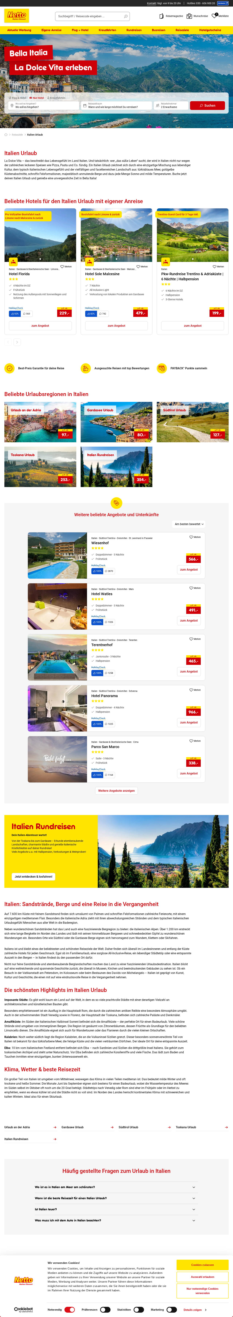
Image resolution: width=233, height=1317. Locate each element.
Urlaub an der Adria (17, 1127)
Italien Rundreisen (16, 1139)
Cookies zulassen (202, 1264)
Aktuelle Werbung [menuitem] (19, 30)
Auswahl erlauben (202, 1276)
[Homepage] (6, 134)
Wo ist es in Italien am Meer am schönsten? (65, 1187)
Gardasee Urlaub (73, 1127)
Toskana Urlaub (186, 1127)
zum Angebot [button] (40, 325)
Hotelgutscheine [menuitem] (210, 30)
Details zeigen (193, 1309)
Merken (68, 266)
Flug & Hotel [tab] (18, 97)
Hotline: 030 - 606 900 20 (201, 3)
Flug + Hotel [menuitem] (80, 30)
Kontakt (151, 3)
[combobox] (92, 16)
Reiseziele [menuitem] (182, 30)
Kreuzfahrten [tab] (57, 97)
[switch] (105, 1310)
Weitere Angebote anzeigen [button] (116, 790)
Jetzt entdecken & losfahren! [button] (33, 876)
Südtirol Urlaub (128, 1127)
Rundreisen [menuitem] (134, 30)
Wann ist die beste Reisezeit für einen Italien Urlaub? (71, 1198)
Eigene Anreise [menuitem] (52, 30)
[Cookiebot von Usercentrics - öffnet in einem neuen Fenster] (24, 1310)
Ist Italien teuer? (46, 1209)
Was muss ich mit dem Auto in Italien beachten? (68, 1220)
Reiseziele (17, 134)
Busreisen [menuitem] (158, 30)
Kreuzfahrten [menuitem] (107, 30)
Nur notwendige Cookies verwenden (202, 1291)
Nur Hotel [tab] (38, 97)
